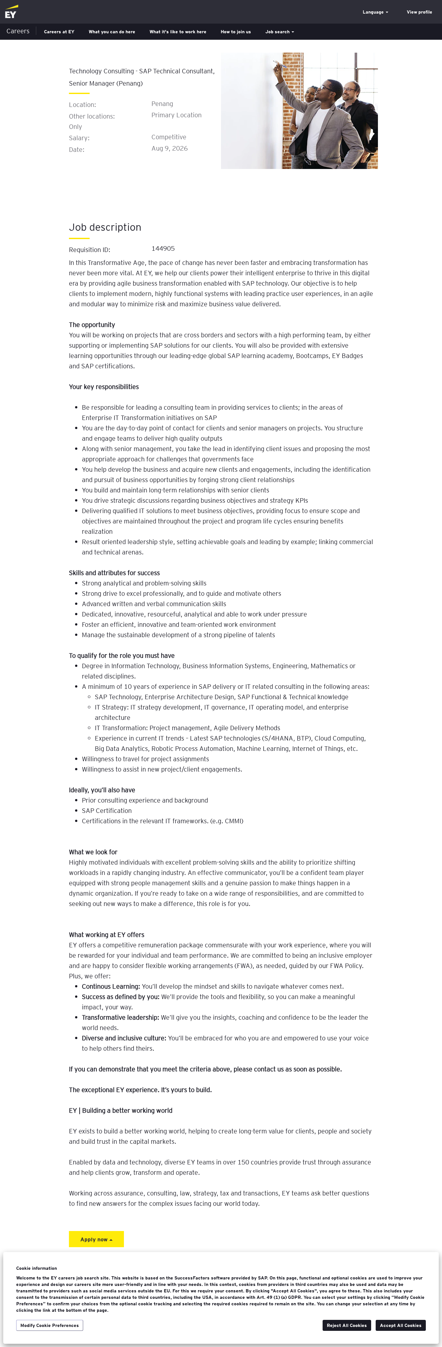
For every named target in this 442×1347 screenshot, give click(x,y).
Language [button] (374, 12)
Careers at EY (59, 32)
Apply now (94, 1239)
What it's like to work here (177, 32)
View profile (419, 12)
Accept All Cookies (401, 1325)
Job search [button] (278, 32)
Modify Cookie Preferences (49, 1325)
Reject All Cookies (347, 1325)
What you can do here (112, 32)
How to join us (236, 32)
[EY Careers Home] (11, 11)
